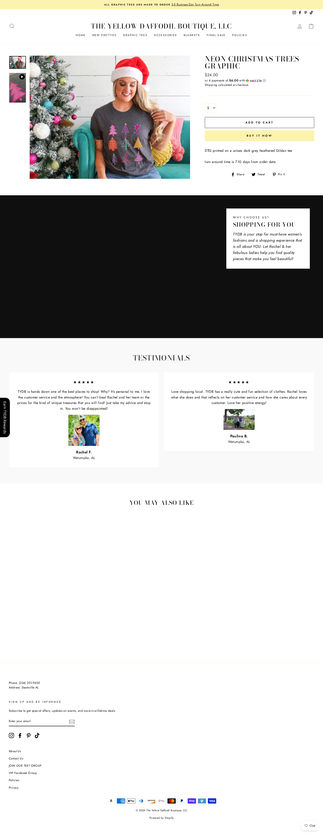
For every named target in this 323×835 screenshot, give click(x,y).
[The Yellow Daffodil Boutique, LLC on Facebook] (20, 735)
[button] (259, 80)
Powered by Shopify (161, 818)
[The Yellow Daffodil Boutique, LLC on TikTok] (37, 735)
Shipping (211, 85)
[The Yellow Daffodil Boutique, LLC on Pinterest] (28, 735)
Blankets (192, 35)
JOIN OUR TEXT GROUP (25, 765)
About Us (15, 751)
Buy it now (259, 136)
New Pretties (104, 35)
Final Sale (216, 35)
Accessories (165, 35)
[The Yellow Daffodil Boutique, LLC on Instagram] (11, 735)
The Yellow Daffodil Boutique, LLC (161, 26)
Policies (239, 35)
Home (81, 35)
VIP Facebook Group (23, 773)
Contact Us (16, 758)
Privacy (14, 787)
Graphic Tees (135, 35)
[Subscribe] (72, 721)
